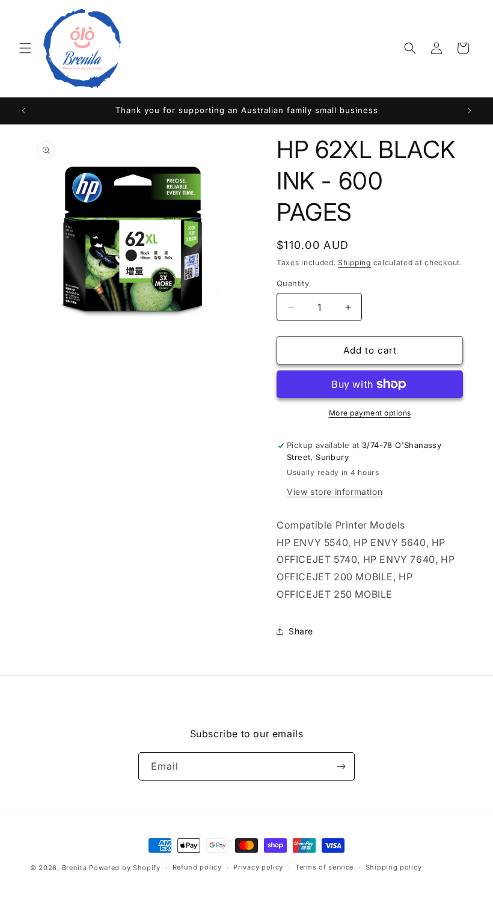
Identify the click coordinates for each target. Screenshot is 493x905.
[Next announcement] (469, 110)
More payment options (370, 412)
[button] (25, 48)
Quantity (293, 283)
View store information (334, 491)
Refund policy (197, 867)
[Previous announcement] (23, 110)
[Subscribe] (341, 766)
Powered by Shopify (125, 868)
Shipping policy (394, 867)
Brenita (76, 868)
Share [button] (301, 631)
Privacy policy (258, 867)
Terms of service (324, 867)
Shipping (354, 262)
